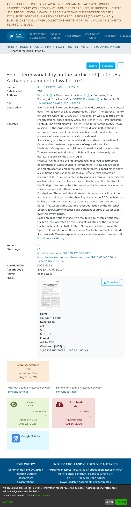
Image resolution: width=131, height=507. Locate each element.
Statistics (107, 66)
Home (10, 47)
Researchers (25, 478)
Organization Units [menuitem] (92, 36)
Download (113, 282)
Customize (7, 501)
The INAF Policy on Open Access (85, 478)
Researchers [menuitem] (73, 36)
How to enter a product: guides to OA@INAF (85, 474)
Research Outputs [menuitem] (55, 36)
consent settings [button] (18, 392)
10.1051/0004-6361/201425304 (58, 103)
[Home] (16, 35)
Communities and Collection (25, 470)
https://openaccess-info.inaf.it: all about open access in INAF (85, 470)
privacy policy (42, 495)
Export (93, 66)
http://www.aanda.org (50, 238)
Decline (109, 501)
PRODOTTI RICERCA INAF (35, 47)
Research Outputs (25, 474)
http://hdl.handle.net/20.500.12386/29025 (64, 253)
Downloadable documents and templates (85, 482)
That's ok (121, 501)
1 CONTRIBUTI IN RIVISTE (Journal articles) (73, 47)
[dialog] (65, 495)
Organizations (25, 482)
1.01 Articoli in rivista (107, 47)
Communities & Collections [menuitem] (37, 36)
